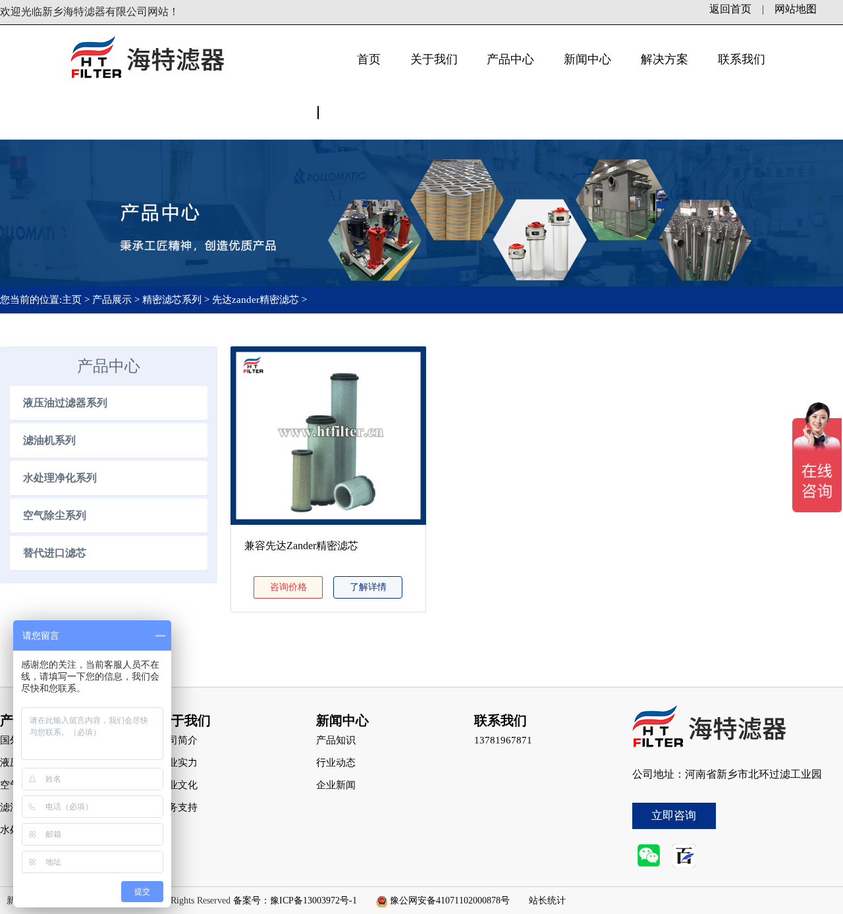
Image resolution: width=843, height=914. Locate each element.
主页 (73, 299)
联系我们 (741, 59)
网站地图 (796, 8)
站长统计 (547, 900)
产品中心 (510, 59)
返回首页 (730, 8)
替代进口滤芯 (54, 552)
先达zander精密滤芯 (255, 299)
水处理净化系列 (60, 477)
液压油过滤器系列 (65, 402)
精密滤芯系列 (172, 299)
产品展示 (112, 299)
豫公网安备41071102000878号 (450, 900)
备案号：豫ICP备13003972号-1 (295, 900)
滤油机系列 (49, 440)
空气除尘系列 (54, 515)
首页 (369, 59)
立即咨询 (673, 815)
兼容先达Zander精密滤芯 (301, 545)
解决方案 (664, 59)
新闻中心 (587, 59)
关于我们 (434, 59)
